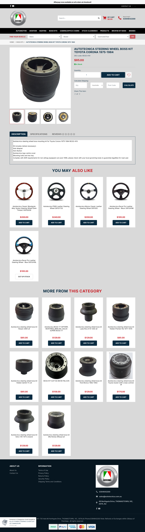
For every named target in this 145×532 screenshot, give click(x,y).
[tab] (18, 134)
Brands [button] (132, 31)
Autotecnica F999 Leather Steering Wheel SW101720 (56, 207)
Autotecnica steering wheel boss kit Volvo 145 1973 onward (24, 436)
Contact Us (14, 473)
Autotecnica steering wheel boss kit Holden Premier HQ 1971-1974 (121, 328)
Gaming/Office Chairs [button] (69, 31)
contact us (126, 6)
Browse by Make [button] (119, 31)
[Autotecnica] (18, 18)
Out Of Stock (24, 277)
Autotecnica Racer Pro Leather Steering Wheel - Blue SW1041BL (24, 261)
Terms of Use (43, 470)
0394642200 (129, 19)
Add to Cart (113, 75)
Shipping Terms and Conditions (49, 482)
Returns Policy (43, 476)
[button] (129, 75)
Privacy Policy (43, 473)
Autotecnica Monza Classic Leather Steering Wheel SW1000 (89, 207)
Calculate (129, 85)
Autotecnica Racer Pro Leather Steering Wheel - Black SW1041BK (121, 207)
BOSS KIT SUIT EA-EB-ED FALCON (56, 381)
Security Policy (43, 479)
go (132, 37)
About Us (13, 470)
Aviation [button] (33, 31)
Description (18, 134)
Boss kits (53, 31)
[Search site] (99, 18)
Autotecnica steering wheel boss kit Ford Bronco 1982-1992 (89, 382)
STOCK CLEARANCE (90, 31)
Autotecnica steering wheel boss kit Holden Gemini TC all (24, 382)
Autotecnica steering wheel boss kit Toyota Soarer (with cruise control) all (121, 383)
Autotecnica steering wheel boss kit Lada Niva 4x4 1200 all (89, 328)
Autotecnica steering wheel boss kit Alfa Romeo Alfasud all (56, 436)
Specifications (38, 134)
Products (104, 31)
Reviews (57, 134)
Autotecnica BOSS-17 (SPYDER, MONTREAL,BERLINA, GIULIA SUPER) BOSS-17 (56, 329)
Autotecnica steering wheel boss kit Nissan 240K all (24, 328)
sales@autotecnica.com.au (110, 496)
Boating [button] (42, 31)
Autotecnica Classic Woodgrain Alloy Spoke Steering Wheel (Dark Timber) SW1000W (24, 208)
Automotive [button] (21, 31)
